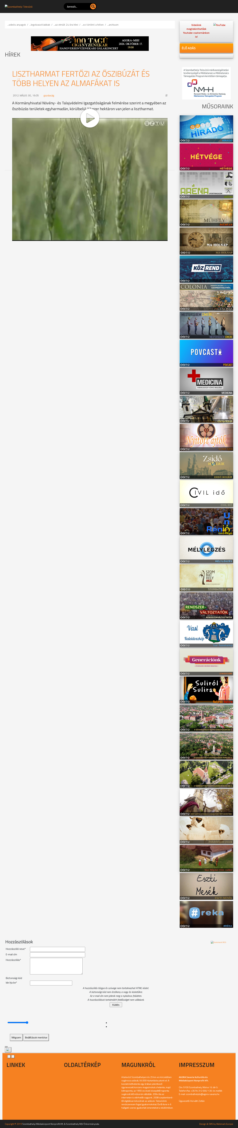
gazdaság (49, 95)
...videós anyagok (16, 25)
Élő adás (189, 48)
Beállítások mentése (36, 1037)
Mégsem (16, 1037)
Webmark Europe (224, 1124)
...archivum (113, 25)
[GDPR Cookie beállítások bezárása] (6, 1046)
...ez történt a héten (93, 25)
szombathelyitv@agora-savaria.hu (202, 1094)
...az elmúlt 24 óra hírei (66, 25)
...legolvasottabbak (39, 25)
